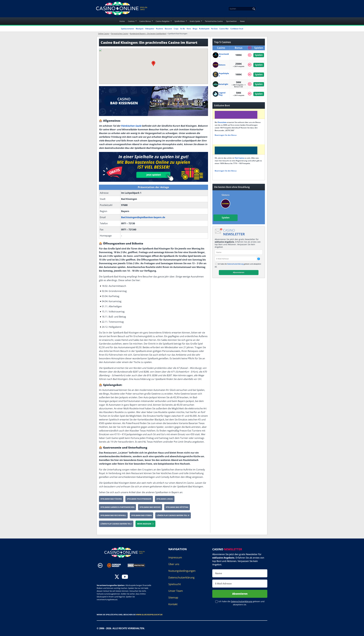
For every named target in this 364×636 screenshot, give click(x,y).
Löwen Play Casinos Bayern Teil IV (173, 515)
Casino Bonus (145, 21)
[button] (153, 63)
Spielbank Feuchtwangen (139, 499)
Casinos (131, 21)
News (242, 21)
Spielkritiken (179, 21)
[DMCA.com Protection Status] (136, 565)
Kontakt (172, 604)
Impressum (175, 557)
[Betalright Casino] (216, 84)
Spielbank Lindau (164, 499)
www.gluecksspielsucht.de (149, 614)
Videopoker (149, 28)
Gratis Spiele (195, 21)
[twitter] (117, 577)
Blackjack (139, 28)
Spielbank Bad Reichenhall (113, 515)
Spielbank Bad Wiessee (150, 507)
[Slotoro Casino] (216, 65)
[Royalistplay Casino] (216, 74)
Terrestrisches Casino (214, 21)
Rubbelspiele (204, 28)
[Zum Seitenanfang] (358, 632)
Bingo (195, 28)
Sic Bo (182, 28)
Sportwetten (231, 21)
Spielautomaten (127, 28)
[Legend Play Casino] (216, 94)
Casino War (224, 28)
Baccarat (168, 28)
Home (122, 21)
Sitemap (173, 597)
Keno (189, 28)
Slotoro (225, 195)
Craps (176, 28)
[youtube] (125, 577)
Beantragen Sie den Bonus (226, 135)
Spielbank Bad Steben (141, 515)
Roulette (159, 28)
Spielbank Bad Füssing (111, 499)
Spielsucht (174, 584)
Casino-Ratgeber (163, 21)
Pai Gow (214, 28)
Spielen (259, 55)
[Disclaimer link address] (116, 565)
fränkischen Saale (131, 125)
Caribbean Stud (236, 28)
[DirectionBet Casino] (216, 55)
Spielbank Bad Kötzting (177, 507)
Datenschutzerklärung (235, 264)
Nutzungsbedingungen (182, 570)
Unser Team (175, 591)
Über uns (173, 564)
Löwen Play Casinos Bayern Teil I (116, 524)
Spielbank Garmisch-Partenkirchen (117, 507)
